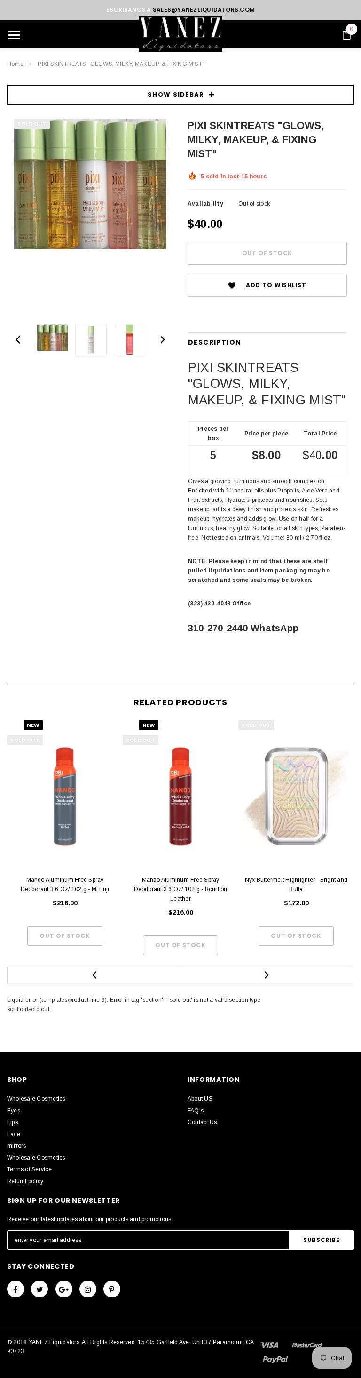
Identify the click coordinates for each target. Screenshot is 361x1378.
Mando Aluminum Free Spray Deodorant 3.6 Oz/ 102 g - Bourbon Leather (181, 889)
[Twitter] (39, 1289)
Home (15, 64)
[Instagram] (87, 1289)
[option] (90, 184)
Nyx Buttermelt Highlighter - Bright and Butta (296, 885)
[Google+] (63, 1289)
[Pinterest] (111, 1289)
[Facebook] (15, 1289)
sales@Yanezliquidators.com (204, 10)
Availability (205, 204)
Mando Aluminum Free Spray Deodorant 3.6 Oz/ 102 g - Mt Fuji (65, 885)
